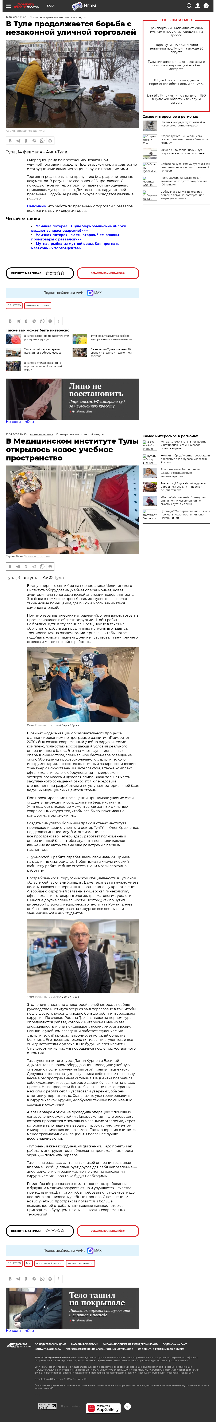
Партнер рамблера (71, 1406)
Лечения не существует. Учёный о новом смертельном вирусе (183, 124)
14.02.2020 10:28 (16, 17)
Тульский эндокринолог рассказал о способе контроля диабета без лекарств (176, 65)
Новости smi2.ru (20, 422)
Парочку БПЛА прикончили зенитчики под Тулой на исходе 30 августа (176, 48)
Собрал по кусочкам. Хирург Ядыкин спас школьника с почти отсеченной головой (185, 167)
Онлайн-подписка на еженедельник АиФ (130, 1344)
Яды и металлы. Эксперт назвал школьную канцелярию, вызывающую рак (181, 473)
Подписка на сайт (175, 1344)
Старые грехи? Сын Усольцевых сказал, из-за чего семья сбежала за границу (184, 139)
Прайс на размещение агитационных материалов (99, 1349)
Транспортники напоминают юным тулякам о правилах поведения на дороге (176, 31)
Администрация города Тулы (25, 130)
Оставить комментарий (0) (108, 273)
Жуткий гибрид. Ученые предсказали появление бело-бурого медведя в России (185, 459)
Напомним (36, 206)
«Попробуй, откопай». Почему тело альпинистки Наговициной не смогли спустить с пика (184, 501)
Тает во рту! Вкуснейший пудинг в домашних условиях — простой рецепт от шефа (183, 487)
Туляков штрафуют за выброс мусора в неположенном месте (111, 337)
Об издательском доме (50, 1344)
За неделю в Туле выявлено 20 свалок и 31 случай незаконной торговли (111, 353)
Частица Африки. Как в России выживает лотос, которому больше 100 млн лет (184, 181)
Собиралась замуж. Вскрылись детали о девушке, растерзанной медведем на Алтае (182, 195)
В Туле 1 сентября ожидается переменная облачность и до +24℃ (176, 82)
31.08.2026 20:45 (16, 434)
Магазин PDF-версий (84, 1344)
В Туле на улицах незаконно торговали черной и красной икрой (43, 366)
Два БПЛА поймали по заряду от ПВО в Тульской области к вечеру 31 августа (176, 99)
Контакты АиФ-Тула (48, 1349)
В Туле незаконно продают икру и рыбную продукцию (46, 337)
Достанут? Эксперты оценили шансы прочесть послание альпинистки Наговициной (185, 514)
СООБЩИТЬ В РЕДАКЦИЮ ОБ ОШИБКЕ (161, 1349)
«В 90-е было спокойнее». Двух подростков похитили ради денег (183, 151)
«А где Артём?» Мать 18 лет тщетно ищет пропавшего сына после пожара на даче (184, 445)
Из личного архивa (37, 556)
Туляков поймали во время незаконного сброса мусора (43, 351)
